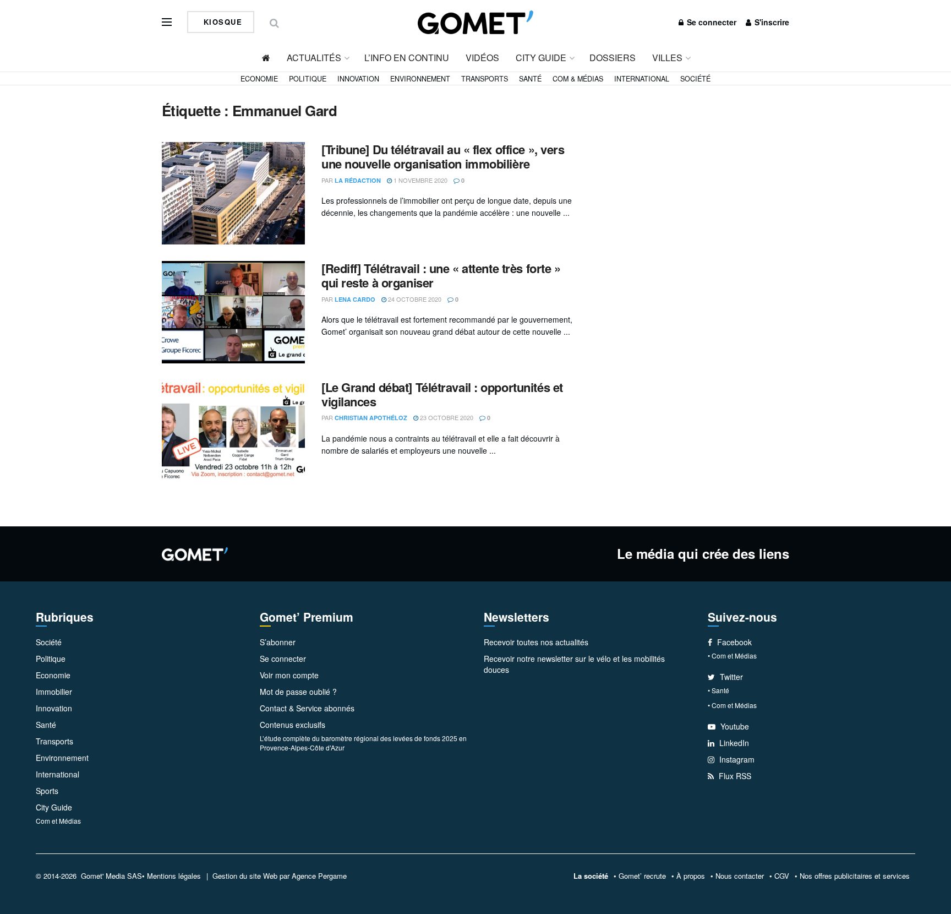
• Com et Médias (732, 655)
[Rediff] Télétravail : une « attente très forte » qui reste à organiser (440, 275)
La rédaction (358, 180)
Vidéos (482, 57)
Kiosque (221, 22)
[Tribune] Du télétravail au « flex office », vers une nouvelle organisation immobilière (442, 156)
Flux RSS (734, 775)
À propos (690, 876)
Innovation (358, 79)
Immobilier (54, 691)
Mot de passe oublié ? (298, 691)
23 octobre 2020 (445, 417)
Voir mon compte (289, 675)
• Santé (718, 690)
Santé (530, 79)
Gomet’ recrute (642, 876)
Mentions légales (174, 876)
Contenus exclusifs (292, 724)
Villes (667, 57)
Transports (484, 79)
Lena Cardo (355, 299)
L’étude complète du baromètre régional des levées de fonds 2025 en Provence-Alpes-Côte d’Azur (363, 742)
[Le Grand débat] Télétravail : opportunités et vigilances (442, 394)
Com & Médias (578, 79)
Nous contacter (739, 876)
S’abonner (278, 642)
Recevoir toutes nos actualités (536, 642)
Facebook (733, 642)
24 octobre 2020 (413, 299)
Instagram (736, 759)
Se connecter (710, 22)
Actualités (314, 57)
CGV (781, 876)
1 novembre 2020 (419, 180)
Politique (307, 79)
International (641, 79)
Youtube (733, 726)
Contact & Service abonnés (307, 708)
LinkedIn (733, 742)
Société (695, 79)
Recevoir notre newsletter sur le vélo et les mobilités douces (574, 664)
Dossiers (612, 57)
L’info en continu (406, 57)
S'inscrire (770, 22)
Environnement (420, 79)
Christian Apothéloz (371, 418)
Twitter (730, 676)
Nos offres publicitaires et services (855, 876)
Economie (259, 79)
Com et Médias (58, 820)
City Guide (541, 57)
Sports (47, 790)
